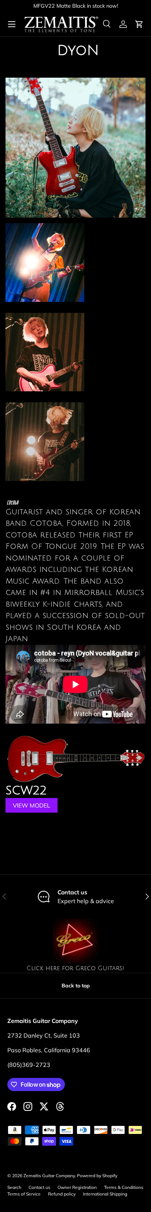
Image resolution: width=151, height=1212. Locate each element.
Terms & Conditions (123, 1187)
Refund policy (62, 1194)
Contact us (39, 1187)
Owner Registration (77, 1187)
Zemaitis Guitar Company (49, 1175)
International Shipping (105, 1194)
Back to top (76, 985)
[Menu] (12, 24)
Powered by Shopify (97, 1175)
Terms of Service (24, 1194)
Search (14, 1187)
